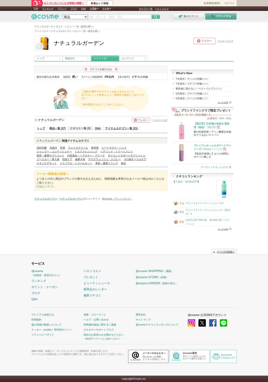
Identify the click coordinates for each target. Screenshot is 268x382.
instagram (191, 323)
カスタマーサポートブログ (99, 329)
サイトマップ (143, 319)
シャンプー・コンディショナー (54, 151)
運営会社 (141, 314)
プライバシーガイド (42, 334)
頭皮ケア (67, 159)
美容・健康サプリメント (50, 155)
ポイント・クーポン (44, 287)
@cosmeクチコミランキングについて (157, 324)
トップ (40, 58)
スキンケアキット (47, 163)
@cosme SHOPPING (155, 271)
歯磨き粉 (80, 159)
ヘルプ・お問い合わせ (96, 319)
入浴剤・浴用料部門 (186, 181)
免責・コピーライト (95, 314)
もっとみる (223, 102)
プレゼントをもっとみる (214, 167)
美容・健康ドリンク (106, 163)
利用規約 (36, 319)
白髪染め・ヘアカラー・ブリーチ (86, 155)
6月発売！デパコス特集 (192, 98)
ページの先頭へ (225, 251)
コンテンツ (128, 58)
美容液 (95, 147)
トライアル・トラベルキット (76, 163)
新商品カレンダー (95, 289)
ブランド (62, 8)
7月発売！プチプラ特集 (192, 83)
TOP (36, 8)
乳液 (62, 147)
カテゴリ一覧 (146, 9)
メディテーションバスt (210, 203)
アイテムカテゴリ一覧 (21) (121, 128)
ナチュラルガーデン (51, 120)
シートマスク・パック (114, 147)
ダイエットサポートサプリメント (127, 155)
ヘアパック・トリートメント (116, 151)
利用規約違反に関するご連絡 (100, 324)
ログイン (229, 3)
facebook (212, 323)
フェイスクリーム (78, 147)
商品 (70, 58)
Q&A (83, 8)
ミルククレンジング (86, 151)
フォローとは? (160, 120)
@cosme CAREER (157, 283)
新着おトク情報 (99, 3)
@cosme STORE (152, 277)
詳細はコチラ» (45, 186)
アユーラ (191, 203)
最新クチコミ (92, 295)
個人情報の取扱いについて (46, 324)
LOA (188, 219)
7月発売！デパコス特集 (192, 78)
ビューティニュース (97, 283)
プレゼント (91, 277)
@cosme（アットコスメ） (117, 198)
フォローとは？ (225, 41)
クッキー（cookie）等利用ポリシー (51, 329)
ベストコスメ (162, 9)
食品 (123, 163)
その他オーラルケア (135, 159)
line (223, 323)
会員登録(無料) (212, 3)
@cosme (46, 273)
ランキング (48, 8)
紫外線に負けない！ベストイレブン (199, 88)
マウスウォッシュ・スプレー (104, 159)
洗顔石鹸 (42, 147)
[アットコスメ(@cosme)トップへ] (45, 17)
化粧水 (53, 147)
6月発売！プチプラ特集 (192, 93)
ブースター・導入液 (48, 159)
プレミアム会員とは (42, 314)
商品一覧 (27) (57, 128)
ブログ (73, 8)
